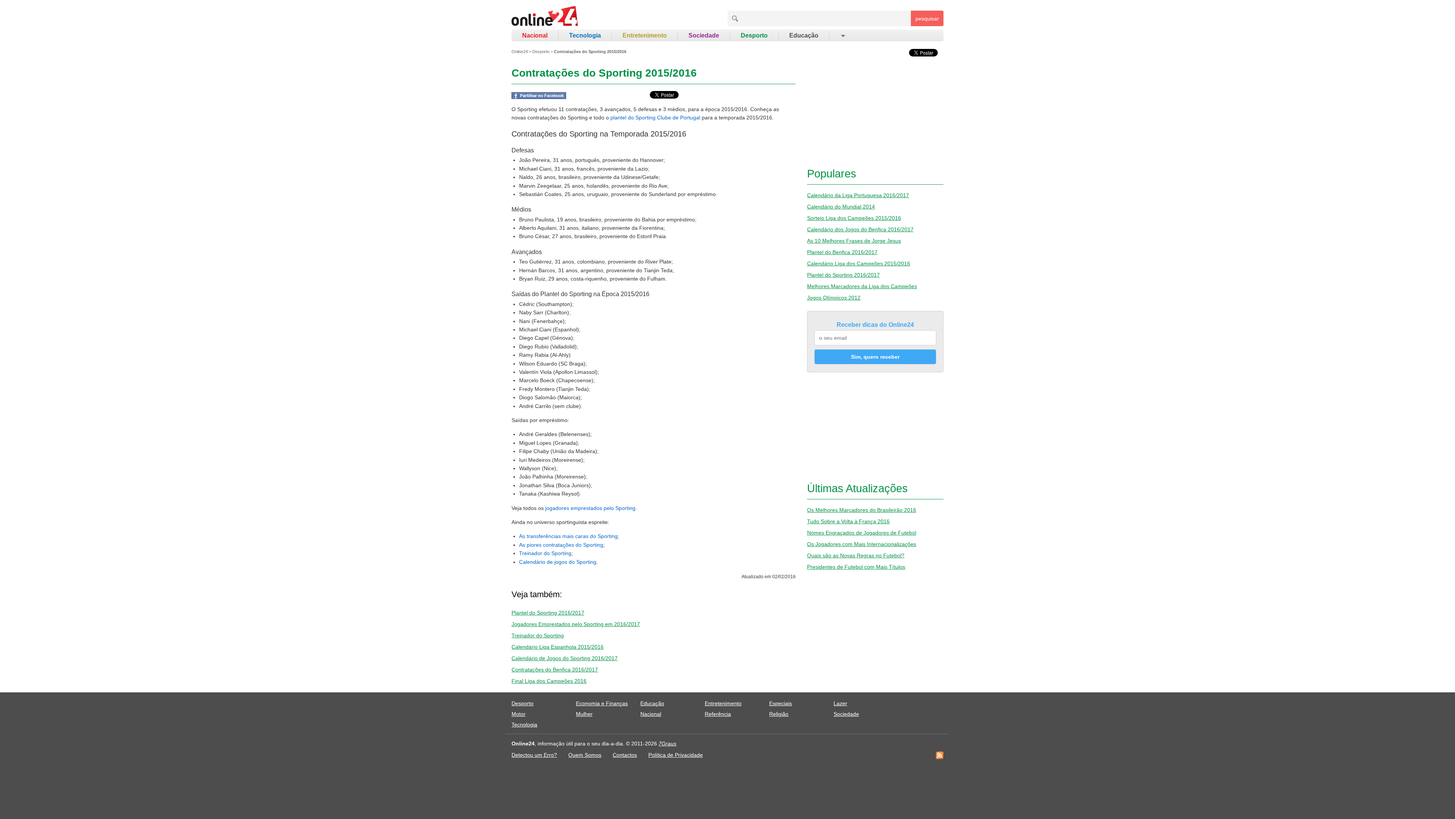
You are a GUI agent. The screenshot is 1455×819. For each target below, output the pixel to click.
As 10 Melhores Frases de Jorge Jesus (854, 241)
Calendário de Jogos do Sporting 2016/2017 (565, 658)
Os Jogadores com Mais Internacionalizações (861, 544)
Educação (803, 35)
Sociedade (703, 35)
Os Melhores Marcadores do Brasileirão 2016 (861, 510)
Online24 (520, 51)
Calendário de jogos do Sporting (557, 562)
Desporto (754, 35)
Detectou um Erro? (534, 755)
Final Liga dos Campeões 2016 (549, 681)
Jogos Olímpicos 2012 (833, 298)
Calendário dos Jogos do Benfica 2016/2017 (860, 229)
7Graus (667, 744)
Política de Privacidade (675, 755)
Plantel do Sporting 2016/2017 (548, 613)
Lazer (840, 703)
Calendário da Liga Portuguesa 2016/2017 (858, 195)
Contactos (625, 755)
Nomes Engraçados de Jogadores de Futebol (861, 533)
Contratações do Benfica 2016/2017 (555, 670)
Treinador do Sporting (545, 553)
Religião (779, 714)
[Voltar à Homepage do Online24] (545, 17)
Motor (519, 714)
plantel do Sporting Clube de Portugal (655, 118)
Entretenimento (645, 35)
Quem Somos (584, 755)
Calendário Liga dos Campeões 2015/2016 (858, 263)
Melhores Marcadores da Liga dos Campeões (862, 286)
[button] (842, 35)
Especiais (780, 703)
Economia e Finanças (602, 703)
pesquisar (927, 19)
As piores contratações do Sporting (561, 545)
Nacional (535, 35)
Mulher (584, 714)
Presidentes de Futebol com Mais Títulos (856, 567)
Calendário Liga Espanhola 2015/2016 (558, 647)
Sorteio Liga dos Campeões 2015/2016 (854, 218)
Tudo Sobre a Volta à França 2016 (848, 521)
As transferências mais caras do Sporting (568, 536)
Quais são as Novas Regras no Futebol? (855, 555)
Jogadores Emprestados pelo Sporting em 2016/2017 (576, 624)
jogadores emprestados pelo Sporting (590, 508)
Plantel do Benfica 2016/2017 (842, 252)
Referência (718, 714)
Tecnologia (585, 35)
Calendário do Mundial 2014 (841, 207)
